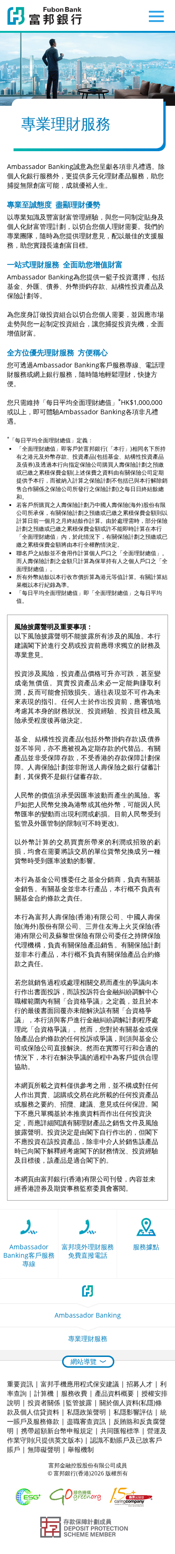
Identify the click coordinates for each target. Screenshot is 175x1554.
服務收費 (74, 1393)
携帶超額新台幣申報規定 (57, 1430)
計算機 (44, 1393)
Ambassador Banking (88, 1315)
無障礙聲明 (44, 1449)
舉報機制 (81, 1449)
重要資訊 (20, 1383)
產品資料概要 (114, 1393)
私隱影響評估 (133, 1411)
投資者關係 (44, 1402)
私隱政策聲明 (86, 1411)
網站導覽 (83, 1361)
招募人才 (139, 1383)
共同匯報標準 (120, 1430)
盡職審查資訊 (86, 1421)
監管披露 (79, 1402)
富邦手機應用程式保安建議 (80, 1383)
